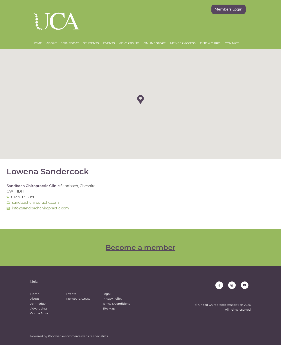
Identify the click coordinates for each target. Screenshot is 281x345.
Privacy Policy (112, 298)
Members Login (228, 9)
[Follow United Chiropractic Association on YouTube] (245, 285)
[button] (140, 99)
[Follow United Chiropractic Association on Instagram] (232, 285)
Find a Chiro (210, 43)
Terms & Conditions (116, 303)
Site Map (109, 308)
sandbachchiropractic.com (35, 202)
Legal (107, 293)
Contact (232, 43)
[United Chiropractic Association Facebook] (219, 285)
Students (91, 43)
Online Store (155, 43)
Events (109, 43)
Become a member (140, 247)
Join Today (70, 43)
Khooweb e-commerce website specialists (78, 336)
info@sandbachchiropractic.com (40, 208)
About (51, 43)
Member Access (183, 43)
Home (37, 43)
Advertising (129, 43)
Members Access (78, 298)
